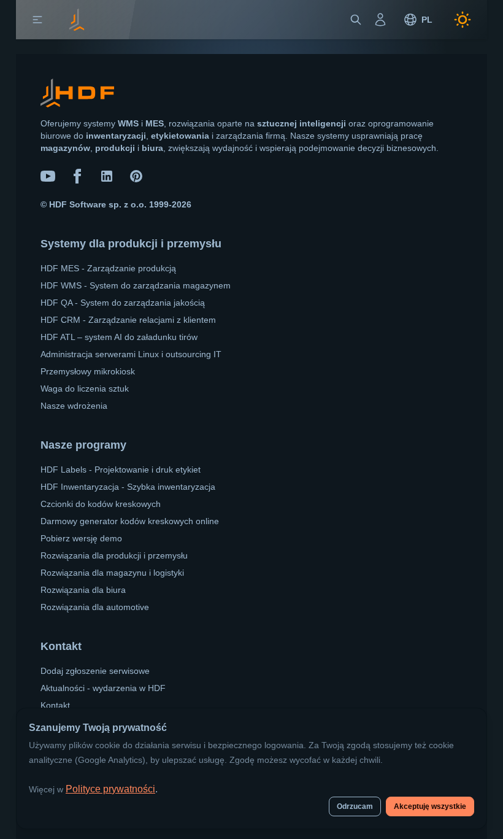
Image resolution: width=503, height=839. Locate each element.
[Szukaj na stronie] (356, 19)
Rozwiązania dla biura (83, 590)
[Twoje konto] (380, 19)
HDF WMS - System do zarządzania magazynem (135, 285)
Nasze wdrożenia (73, 406)
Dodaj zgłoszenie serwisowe (95, 671)
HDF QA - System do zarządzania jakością (122, 302)
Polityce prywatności (110, 789)
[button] (37, 19)
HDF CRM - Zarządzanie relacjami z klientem (128, 320)
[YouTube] (47, 176)
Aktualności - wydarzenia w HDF (103, 688)
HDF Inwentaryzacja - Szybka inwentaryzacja (127, 487)
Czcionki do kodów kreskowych (100, 504)
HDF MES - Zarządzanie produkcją (108, 268)
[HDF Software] (77, 95)
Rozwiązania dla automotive (94, 607)
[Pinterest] (136, 176)
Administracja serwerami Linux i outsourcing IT (130, 354)
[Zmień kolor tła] (462, 19)
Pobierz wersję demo (81, 538)
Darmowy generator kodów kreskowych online (129, 521)
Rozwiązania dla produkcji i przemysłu (114, 555)
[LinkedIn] (106, 176)
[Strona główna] (76, 19)
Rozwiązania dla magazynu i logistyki (112, 573)
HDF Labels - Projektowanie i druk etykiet (120, 469)
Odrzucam (355, 806)
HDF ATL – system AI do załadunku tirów (119, 337)
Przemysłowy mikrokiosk (87, 371)
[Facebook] (77, 176)
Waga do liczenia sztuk (84, 388)
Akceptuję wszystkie (430, 806)
